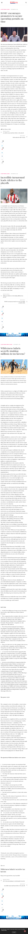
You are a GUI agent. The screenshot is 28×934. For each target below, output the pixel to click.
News (8, 344)
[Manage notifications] (25, 931)
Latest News (3, 9)
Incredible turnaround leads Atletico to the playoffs (13, 180)
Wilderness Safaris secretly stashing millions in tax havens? (13, 351)
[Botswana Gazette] (14, 2)
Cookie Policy (4, 930)
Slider (8, 9)
